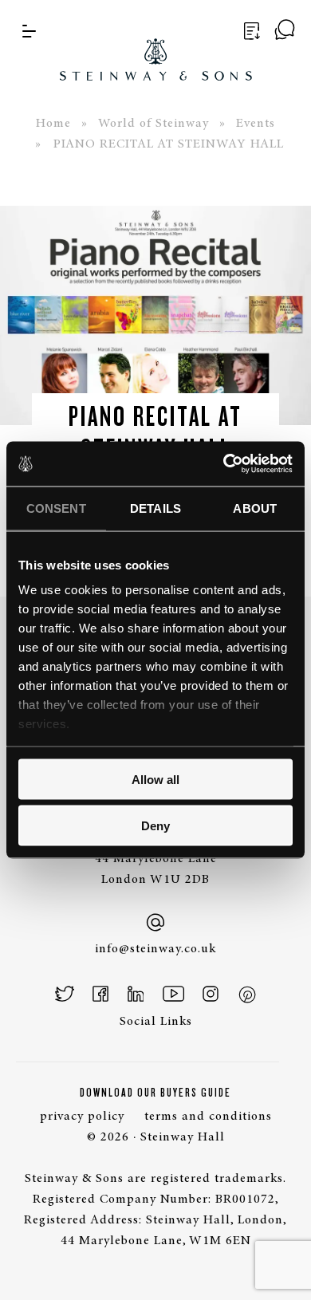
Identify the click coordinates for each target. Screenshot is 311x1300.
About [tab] (255, 507)
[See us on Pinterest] (246, 993)
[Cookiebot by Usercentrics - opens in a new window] (224, 464)
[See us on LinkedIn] (136, 994)
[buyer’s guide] (249, 31)
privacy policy (82, 1116)
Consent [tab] (56, 507)
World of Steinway (153, 123)
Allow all (155, 779)
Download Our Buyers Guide (155, 1092)
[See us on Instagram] (210, 994)
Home (53, 123)
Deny (155, 826)
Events (255, 123)
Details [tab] (155, 507)
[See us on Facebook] (100, 994)
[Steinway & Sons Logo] (156, 40)
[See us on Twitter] (65, 994)
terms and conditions (208, 1116)
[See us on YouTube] (173, 994)
